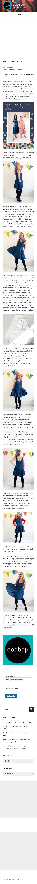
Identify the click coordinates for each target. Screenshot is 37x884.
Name (7, 685)
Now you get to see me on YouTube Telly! (17, 722)
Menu (19, 14)
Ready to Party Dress (12, 70)
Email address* (10, 676)
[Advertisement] (18, 37)
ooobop (19, 4)
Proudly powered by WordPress (13, 879)
